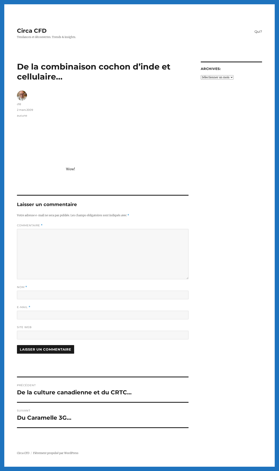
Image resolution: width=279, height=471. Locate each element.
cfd (19, 104)
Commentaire (30, 225)
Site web (24, 327)
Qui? (258, 32)
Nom (22, 287)
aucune (22, 115)
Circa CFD (32, 30)
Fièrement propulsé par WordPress (55, 453)
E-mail (23, 307)
